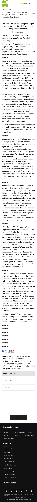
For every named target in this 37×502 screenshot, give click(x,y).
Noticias (6, 435)
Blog (10, 9)
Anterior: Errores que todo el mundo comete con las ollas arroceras (16, 357)
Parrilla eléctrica (10, 465)
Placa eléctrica (9, 462)
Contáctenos (30, 435)
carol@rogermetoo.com (24, 500)
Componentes (8, 449)
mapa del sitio (9, 439)
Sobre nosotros (20, 432)
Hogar (5, 9)
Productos (29, 432)
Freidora (7, 452)
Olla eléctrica (8, 459)
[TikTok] (26, 491)
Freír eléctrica (9, 471)
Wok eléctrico (8, 455)
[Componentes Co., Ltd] (8, 3)
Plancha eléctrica (10, 478)
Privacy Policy (22, 497)
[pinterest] (16, 491)
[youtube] (31, 491)
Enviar (18, 417)
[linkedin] (21, 491)
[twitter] (11, 491)
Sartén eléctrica (9, 474)
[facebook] (6, 491)
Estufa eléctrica (9, 468)
